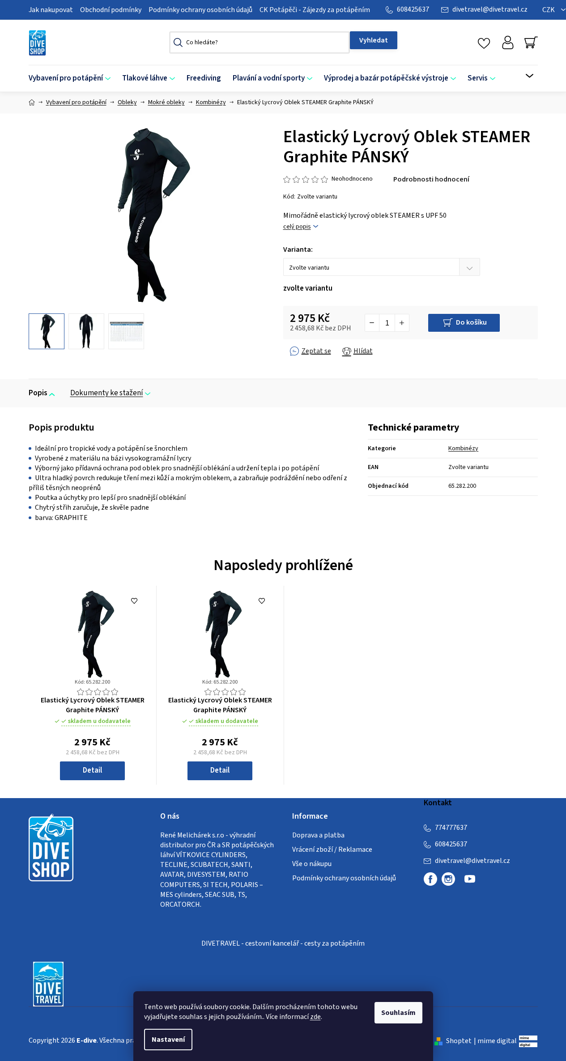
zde (315, 1017)
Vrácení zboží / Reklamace (332, 849)
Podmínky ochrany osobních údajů (200, 10)
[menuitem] (72, 78)
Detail (92, 770)
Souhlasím (398, 1013)
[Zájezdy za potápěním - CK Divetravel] (48, 984)
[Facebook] (430, 879)
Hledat (373, 40)
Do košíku (471, 322)
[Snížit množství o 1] (372, 322)
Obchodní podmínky (110, 10)
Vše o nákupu (312, 864)
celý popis (297, 227)
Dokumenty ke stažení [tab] (106, 393)
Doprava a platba (318, 835)
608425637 (413, 9)
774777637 (451, 828)
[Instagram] (448, 879)
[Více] (524, 76)
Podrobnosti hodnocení (431, 179)
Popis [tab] (38, 393)
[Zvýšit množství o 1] (402, 322)
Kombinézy (463, 448)
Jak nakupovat (51, 10)
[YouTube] (470, 882)
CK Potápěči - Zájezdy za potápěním (315, 10)
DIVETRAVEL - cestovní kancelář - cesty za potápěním (283, 943)
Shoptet (459, 1041)
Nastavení (168, 1039)
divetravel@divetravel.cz (490, 9)
